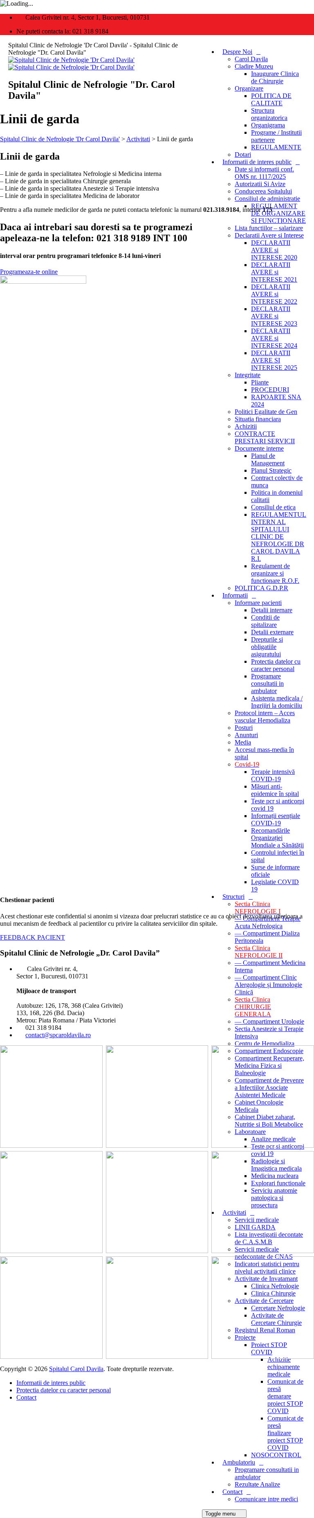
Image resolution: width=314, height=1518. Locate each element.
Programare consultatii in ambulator (267, 683)
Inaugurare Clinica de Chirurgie (275, 77)
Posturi (244, 727)
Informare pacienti (258, 602)
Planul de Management (268, 459)
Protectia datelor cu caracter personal (276, 665)
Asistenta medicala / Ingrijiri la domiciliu (277, 702)
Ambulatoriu (238, 1462)
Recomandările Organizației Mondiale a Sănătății (277, 838)
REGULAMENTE (276, 147)
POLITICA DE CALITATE (271, 99)
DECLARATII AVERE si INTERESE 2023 (274, 316)
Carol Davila (251, 59)
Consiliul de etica (273, 507)
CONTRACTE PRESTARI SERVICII (265, 437)
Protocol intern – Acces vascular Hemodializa (265, 716)
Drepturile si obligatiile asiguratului (267, 647)
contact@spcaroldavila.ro (58, 1034)
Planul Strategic (271, 470)
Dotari (243, 154)
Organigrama (268, 125)
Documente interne (259, 448)
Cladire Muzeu (254, 66)
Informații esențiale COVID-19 (275, 819)
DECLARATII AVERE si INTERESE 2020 (274, 250)
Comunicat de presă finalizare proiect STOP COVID (285, 1433)
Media (243, 742)
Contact (232, 1491)
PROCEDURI (270, 389)
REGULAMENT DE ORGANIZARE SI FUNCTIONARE (278, 213)
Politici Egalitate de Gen (266, 411)
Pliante (260, 382)
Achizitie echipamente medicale (283, 1367)
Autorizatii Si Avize (260, 183)
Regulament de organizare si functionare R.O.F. (275, 573)
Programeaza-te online (29, 271)
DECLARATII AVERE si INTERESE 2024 (274, 338)
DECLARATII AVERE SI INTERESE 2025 (274, 360)
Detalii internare (271, 610)
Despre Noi (237, 51)
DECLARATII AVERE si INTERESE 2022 (274, 294)
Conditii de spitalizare (265, 621)
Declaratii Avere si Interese (269, 235)
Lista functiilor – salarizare (269, 227)
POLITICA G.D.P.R (261, 588)
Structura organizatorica (269, 114)
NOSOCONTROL (276, 1454)
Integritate (247, 374)
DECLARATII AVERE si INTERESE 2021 (274, 272)
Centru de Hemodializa (264, 1043)
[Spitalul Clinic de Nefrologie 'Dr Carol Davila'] (71, 63)
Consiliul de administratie (267, 198)
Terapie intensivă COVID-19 (273, 775)
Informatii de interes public (257, 161)
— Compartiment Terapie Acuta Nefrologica (268, 922)
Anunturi (246, 734)
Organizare (249, 88)
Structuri (233, 896)
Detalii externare (272, 632)
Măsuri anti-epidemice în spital (275, 790)
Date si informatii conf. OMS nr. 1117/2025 (264, 173)
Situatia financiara (258, 419)
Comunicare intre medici (266, 1499)
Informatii (235, 595)
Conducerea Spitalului (263, 191)
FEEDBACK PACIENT (32, 937)
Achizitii (246, 426)
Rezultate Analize (257, 1484)
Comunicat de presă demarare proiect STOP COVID (285, 1396)
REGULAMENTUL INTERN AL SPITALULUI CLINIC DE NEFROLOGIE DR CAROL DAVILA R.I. (278, 536)
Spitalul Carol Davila (76, 1368)
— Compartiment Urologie (269, 1021)
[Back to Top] (4, 1411)
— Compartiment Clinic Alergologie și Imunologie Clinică (268, 985)
